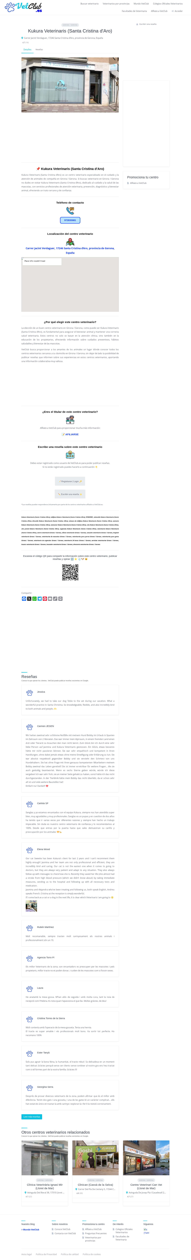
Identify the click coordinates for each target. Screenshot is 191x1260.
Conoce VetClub (62, 1229)
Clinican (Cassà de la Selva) (95, 1184)
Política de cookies (92, 1254)
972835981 (70, 220)
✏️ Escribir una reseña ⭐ (70, 494)
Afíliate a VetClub (159, 11)
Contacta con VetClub (65, 1233)
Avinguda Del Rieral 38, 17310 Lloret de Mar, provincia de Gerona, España (46, 1192)
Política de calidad (70, 1254)
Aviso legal (26, 1254)
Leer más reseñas (32, 1117)
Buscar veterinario (90, 3)
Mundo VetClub (141, 3)
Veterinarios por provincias (116, 3)
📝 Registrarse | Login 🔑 (70, 481)
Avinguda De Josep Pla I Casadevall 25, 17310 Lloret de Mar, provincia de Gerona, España (147, 1192)
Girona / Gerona (70, 25)
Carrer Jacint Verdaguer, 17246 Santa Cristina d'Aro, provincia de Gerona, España (63, 38)
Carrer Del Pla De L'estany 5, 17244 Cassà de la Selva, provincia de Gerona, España (97, 1189)
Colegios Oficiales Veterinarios (168, 3)
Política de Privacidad (46, 1254)
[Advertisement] (70, 137)
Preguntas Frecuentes (96, 1233)
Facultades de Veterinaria (134, 11)
